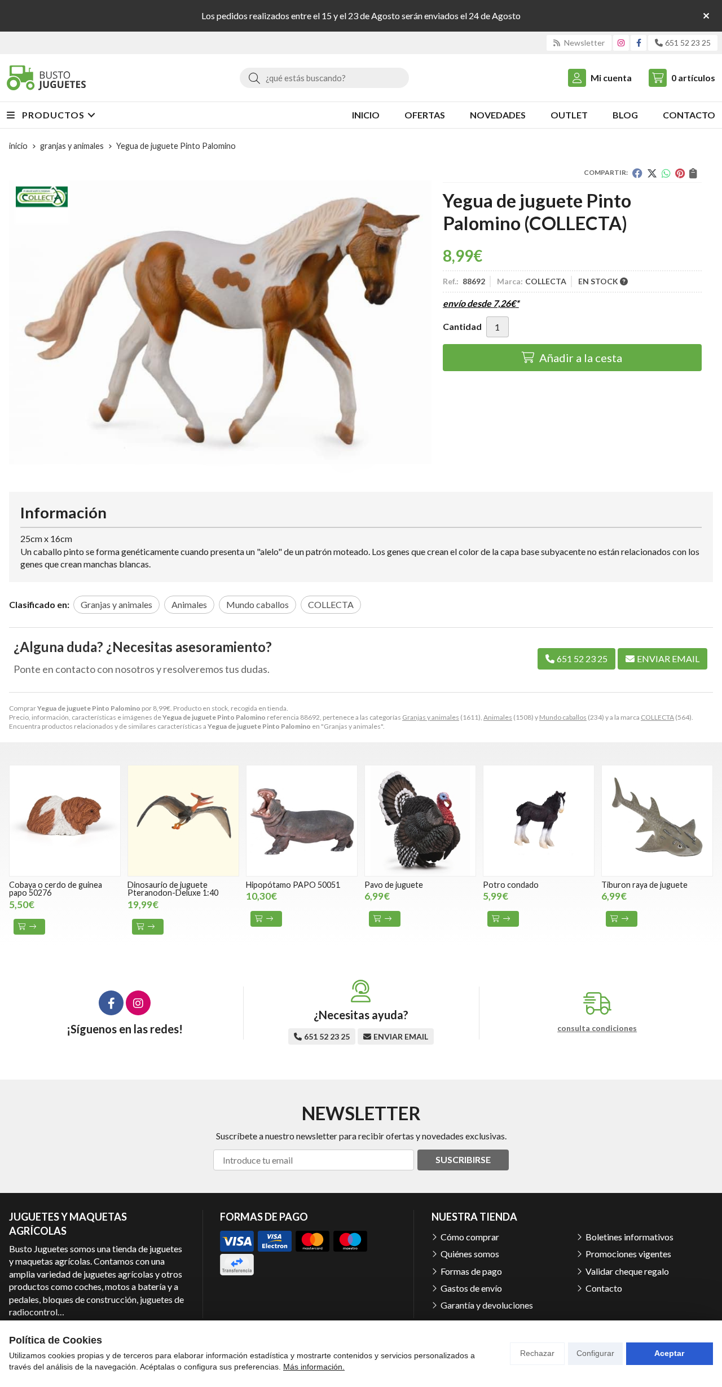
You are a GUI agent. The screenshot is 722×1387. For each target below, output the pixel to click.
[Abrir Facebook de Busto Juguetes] (638, 42)
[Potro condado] (538, 820)
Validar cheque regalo (627, 1271)
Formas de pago (471, 1271)
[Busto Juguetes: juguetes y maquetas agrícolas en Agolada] (46, 77)
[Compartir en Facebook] (637, 173)
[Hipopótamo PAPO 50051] (301, 820)
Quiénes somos (470, 1253)
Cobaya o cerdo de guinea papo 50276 (55, 888)
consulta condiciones (597, 1028)
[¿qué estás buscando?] (324, 77)
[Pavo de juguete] (420, 820)
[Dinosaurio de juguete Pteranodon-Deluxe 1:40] (183, 820)
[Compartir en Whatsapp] (666, 173)
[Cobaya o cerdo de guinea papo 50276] (65, 820)
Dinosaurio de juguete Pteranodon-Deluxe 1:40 (172, 888)
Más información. (314, 1366)
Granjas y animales (430, 717)
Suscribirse (463, 1159)
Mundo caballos (563, 717)
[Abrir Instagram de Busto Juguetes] (621, 42)
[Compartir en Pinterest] (680, 173)
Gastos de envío (471, 1288)
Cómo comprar (470, 1236)
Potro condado (511, 885)
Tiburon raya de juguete (644, 885)
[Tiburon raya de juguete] (657, 820)
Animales (497, 717)
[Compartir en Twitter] (652, 173)
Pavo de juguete (393, 885)
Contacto (603, 1288)
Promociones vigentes (628, 1253)
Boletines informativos (629, 1236)
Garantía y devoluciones (487, 1305)
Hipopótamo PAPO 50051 (293, 885)
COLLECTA (657, 717)
